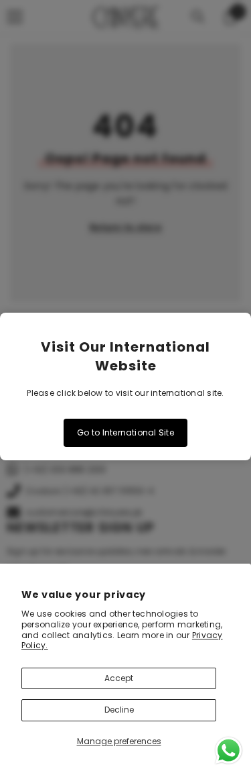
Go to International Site (125, 432)
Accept (118, 678)
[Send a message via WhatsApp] (228, 750)
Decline (119, 709)
